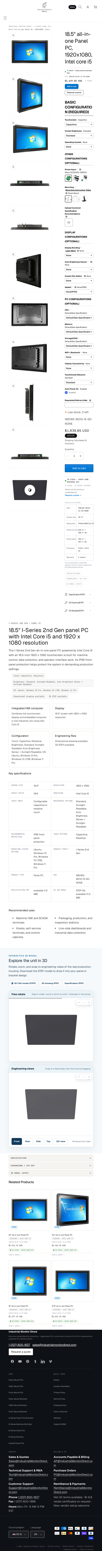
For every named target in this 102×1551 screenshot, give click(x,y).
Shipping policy (70, 1549)
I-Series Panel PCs (42, 26)
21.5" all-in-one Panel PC (63, 1306)
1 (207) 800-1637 (19, 1345)
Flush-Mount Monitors (18, 1411)
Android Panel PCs (16, 1443)
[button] (5, 18)
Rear (27, 1141)
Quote (72, 7)
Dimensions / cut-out (77, 579)
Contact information (85, 1546)
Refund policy (68, 1546)
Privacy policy (54, 1546)
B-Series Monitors (16, 1437)
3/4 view (60, 1141)
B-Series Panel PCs (17, 1430)
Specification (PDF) (74, 983)
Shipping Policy (60, 1405)
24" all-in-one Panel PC (19, 1235)
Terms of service (86, 1549)
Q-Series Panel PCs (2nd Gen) (21, 1418)
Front (17, 1141)
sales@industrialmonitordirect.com (54, 1345)
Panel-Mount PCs (16, 1380)
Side (38, 1141)
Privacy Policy (59, 1392)
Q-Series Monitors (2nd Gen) (20, 1424)
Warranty (57, 1418)
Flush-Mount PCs (16, 1392)
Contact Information (62, 1386)
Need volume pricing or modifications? (74, 492)
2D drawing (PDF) (50, 983)
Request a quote (74, 92)
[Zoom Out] (83, 1002)
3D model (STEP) (74, 584)
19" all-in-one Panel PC (19, 1306)
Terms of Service (60, 1411)
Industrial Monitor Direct (20, 26)
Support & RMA (60, 1424)
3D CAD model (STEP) (25, 983)
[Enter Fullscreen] (89, 1002)
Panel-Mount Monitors (18, 1399)
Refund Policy (59, 1399)
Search (56, 1380)
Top (48, 1141)
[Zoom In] (78, 1002)
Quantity (69, 449)
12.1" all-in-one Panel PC (62, 1235)
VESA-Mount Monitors (18, 1405)
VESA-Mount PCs (16, 1386)
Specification (73, 573)
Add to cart (71, 86)
